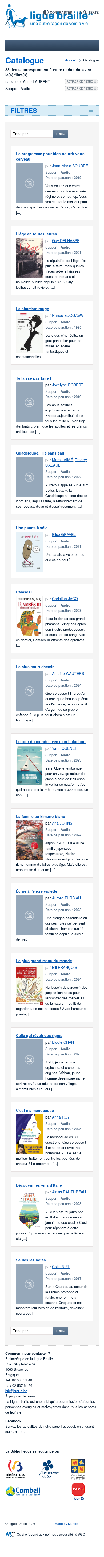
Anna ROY (61, 1117)
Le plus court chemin (35, 666)
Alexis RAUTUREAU (69, 1191)
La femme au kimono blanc (40, 816)
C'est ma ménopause (35, 1110)
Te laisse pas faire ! (33, 378)
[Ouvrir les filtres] (52, 110)
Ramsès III (25, 592)
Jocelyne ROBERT (67, 384)
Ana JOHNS (62, 823)
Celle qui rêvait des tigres (39, 1035)
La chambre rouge (32, 308)
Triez (60, 134)
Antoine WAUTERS (68, 673)
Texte (94, 12)
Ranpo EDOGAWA (67, 315)
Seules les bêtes (31, 1260)
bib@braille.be (16, 1390)
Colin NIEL (61, 1266)
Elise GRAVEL (64, 534)
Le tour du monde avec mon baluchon (51, 741)
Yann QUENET (64, 748)
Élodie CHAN (63, 1042)
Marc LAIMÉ (62, 459)
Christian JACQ (65, 598)
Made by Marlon (66, 1523)
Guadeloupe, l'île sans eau (40, 453)
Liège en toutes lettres (36, 233)
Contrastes (61, 12)
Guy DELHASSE (65, 240)
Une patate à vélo (32, 527)
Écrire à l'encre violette (36, 891)
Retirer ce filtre (80, 81)
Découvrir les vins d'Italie (39, 1185)
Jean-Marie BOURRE (70, 165)
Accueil (71, 60)
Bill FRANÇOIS (64, 967)
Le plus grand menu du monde (44, 960)
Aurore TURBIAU (66, 897)
